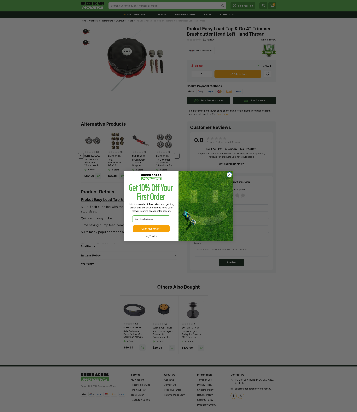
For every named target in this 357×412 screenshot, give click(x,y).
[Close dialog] (229, 174)
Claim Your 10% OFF (151, 229)
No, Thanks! (151, 236)
